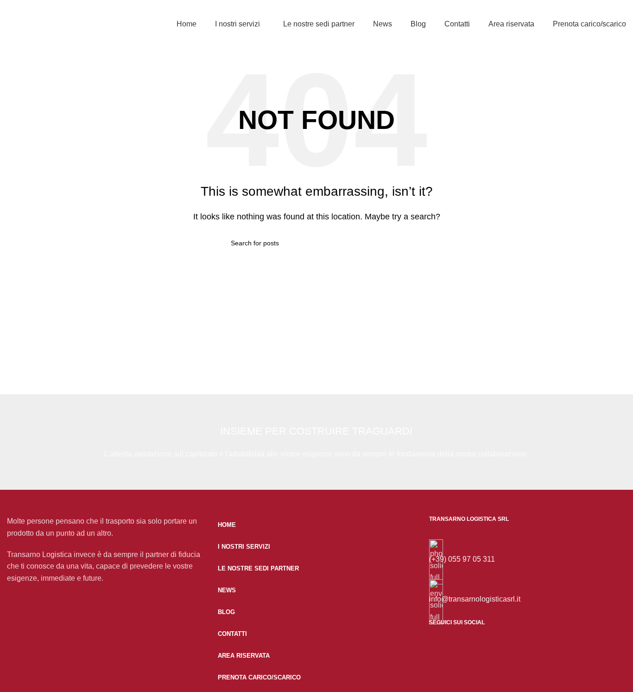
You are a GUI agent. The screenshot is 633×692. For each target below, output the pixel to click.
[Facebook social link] (443, 657)
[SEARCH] (398, 243)
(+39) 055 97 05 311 (462, 559)
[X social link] (478, 657)
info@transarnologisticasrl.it (474, 599)
